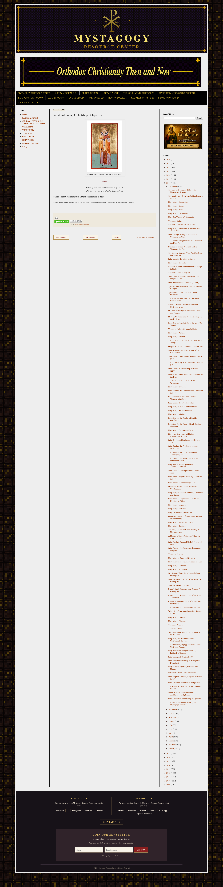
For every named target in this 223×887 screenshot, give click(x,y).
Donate (121, 810)
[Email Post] (56, 217)
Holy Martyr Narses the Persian (180, 522)
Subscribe (132, 810)
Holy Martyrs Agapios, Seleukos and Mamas (183, 667)
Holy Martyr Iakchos (176, 414)
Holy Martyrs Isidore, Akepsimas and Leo (185, 561)
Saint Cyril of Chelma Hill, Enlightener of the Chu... (185, 543)
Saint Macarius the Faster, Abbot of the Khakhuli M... (183, 351)
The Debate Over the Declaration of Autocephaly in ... (182, 453)
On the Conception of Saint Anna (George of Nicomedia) (185, 517)
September (173, 717)
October (172, 713)
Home (116, 237)
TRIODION (27, 133)
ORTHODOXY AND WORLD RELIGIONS (176, 93)
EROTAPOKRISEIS (90, 93)
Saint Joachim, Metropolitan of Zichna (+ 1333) (184, 471)
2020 (168, 175)
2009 (168, 784)
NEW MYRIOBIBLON (117, 98)
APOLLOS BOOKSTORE (29, 103)
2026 (168, 159)
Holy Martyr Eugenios (177, 504)
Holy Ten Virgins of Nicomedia (181, 217)
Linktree (99, 810)
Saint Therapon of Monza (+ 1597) (182, 482)
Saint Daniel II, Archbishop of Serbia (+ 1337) (184, 369)
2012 (168, 773)
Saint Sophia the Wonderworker (181, 402)
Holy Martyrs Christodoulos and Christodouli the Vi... (181, 639)
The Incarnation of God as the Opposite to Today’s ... (185, 341)
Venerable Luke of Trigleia (179, 272)
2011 (168, 776)
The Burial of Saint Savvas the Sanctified (184, 607)
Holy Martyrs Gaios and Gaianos (181, 558)
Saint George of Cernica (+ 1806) (181, 656)
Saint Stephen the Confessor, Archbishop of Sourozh (184, 447)
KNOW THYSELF (110, 93)
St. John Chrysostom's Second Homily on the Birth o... (185, 317)
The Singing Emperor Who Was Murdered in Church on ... (185, 253)
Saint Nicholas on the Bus (178, 585)
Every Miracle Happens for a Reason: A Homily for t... (184, 590)
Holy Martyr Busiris (176, 205)
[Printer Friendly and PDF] (61, 222)
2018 (168, 183)
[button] (6, 875)
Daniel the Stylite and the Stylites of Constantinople (182, 487)
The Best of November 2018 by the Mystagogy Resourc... (182, 703)
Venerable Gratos (175, 628)
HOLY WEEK (28, 140)
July (171, 725)
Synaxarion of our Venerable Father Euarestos (182, 293)
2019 (168, 179)
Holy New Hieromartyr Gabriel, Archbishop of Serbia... (181, 465)
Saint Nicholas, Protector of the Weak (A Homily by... (184, 580)
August (172, 721)
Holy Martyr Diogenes (177, 617)
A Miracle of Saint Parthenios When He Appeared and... (184, 537)
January (172, 748)
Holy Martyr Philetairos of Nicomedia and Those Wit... (185, 229)
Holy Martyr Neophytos (178, 569)
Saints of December (82, 224)
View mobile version (145, 237)
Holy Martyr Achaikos (177, 332)
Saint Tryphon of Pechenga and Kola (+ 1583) (184, 441)
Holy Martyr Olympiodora (178, 213)
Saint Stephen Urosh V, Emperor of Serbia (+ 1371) (185, 677)
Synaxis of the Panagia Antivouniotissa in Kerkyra (185, 287)
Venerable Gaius (175, 221)
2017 (168, 753)
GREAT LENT (28, 136)
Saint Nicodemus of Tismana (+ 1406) (183, 282)
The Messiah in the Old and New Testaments (181, 381)
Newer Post (61, 237)
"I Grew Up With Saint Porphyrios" (182, 672)
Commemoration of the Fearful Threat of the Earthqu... (184, 602)
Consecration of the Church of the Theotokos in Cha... (182, 397)
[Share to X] (76, 221)
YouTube (88, 810)
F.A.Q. (25, 146)
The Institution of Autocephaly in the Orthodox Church (183, 459)
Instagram (76, 810)
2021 (168, 171)
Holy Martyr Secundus (177, 262)
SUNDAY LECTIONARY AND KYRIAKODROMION (33, 122)
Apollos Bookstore (144, 813)
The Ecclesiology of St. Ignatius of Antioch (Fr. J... (185, 363)
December (173, 186)
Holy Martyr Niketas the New (180, 410)
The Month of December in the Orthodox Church (184, 687)
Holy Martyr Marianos (177, 508)
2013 (168, 769)
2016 (168, 757)
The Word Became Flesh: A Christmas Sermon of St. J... (183, 299)
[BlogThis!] (73, 221)
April (171, 736)
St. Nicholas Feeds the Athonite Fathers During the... (184, 574)
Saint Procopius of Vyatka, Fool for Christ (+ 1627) (185, 357)
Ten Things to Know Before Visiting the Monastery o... (184, 530)
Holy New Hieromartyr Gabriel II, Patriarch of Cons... (182, 651)
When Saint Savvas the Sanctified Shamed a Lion (185, 612)
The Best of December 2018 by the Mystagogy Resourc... (182, 190)
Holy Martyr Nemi (175, 209)
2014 (168, 765)
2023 (168, 163)
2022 (168, 167)
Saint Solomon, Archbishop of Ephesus (184, 682)
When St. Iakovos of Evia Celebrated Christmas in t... (183, 305)
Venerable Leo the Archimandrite (181, 224)
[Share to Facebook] (78, 221)
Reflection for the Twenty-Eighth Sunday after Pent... (184, 425)
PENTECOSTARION (30, 143)
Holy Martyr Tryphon (177, 386)
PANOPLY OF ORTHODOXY (30, 98)
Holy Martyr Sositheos (177, 526)
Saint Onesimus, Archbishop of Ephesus (184, 698)
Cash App (163, 810)
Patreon (143, 810)
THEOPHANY (28, 130)
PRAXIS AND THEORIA (168, 98)
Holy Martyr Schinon (176, 336)
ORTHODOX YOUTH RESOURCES (138, 93)
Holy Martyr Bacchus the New (180, 430)
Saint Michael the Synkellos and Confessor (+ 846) (185, 391)
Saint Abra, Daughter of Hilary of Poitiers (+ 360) (185, 477)
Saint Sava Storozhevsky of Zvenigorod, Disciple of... (184, 661)
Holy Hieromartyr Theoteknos (180, 512)
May (171, 733)
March (171, 740)
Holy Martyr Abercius (177, 621)
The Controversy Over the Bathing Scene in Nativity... (185, 196)
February (172, 744)
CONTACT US (111, 822)
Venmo (153, 810)
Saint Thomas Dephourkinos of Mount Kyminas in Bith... (183, 499)
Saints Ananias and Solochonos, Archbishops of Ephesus (181, 693)
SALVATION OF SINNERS (142, 98)
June (171, 729)
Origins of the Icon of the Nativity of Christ (185, 346)
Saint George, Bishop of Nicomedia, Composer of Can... (182, 235)
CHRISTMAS (27, 126)
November (173, 709)
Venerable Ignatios (175, 554)
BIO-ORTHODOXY (56, 98)
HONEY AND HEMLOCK (66, 93)
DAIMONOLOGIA (96, 98)
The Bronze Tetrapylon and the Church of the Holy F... (185, 241)
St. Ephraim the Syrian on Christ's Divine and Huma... (184, 311)
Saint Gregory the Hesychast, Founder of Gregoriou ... (184, 549)
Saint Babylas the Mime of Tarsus (181, 259)
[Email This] (71, 221)
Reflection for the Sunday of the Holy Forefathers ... (183, 419)
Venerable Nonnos (175, 624)
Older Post (90, 237)
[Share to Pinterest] (80, 221)
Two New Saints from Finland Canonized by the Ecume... (184, 633)
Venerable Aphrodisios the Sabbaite (182, 329)
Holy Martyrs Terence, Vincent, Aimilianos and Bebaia (185, 493)
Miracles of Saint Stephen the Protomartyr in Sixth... (185, 267)
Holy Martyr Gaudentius (178, 202)
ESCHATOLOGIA (76, 98)
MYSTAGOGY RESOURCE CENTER (34, 93)
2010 (168, 780)
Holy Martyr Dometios (177, 565)
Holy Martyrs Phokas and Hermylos (182, 406)
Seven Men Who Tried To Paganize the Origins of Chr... (184, 277)
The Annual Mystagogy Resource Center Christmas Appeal (184, 645)
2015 (168, 761)
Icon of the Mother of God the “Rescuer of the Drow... (185, 375)
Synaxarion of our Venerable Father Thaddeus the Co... (182, 247)
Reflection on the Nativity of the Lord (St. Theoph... (185, 323)
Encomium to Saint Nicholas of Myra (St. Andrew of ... (184, 596)
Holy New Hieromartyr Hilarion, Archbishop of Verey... (181, 435)
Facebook (60, 810)
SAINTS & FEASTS (30, 117)
